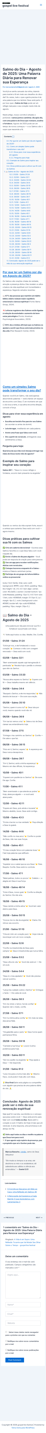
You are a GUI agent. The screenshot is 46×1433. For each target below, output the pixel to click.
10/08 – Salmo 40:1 (19, 200)
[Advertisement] (23, 41)
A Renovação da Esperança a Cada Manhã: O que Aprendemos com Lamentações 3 (22, 1199)
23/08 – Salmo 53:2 (20, 236)
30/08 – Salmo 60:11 (20, 255)
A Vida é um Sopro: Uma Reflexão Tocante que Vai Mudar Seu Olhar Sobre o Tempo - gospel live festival (22, 1242)
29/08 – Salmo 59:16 (20, 252)
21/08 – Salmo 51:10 (19, 230)
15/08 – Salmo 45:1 (19, 213)
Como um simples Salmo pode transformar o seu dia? (22, 388)
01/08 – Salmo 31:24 (19, 174)
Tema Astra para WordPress (23, 1428)
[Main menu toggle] (41, 4)
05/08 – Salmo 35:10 (19, 185)
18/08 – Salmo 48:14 (20, 222)
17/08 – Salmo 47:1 (19, 219)
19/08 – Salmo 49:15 (20, 224)
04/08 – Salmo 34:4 (19, 183)
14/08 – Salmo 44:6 (19, 211)
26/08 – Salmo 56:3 (20, 244)
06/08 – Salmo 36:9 (19, 188)
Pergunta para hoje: (19, 158)
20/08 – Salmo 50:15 (20, 227)
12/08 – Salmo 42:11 (19, 205)
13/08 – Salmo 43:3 (19, 208)
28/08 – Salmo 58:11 (20, 250)
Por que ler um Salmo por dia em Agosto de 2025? (22, 274)
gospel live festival (15, 5)
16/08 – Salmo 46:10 (20, 216)
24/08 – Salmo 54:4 (20, 239)
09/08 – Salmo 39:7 (19, 197)
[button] (13, 137)
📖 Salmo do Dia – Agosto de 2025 (18, 172)
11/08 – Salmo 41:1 (19, 202)
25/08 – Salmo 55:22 (20, 241)
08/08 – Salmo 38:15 (20, 194)
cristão (23, 1152)
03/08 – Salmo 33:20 (20, 180)
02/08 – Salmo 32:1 (19, 177)
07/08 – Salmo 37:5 (19, 191)
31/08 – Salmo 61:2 (19, 258)
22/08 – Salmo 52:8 (19, 233)
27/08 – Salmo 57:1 (19, 247)
